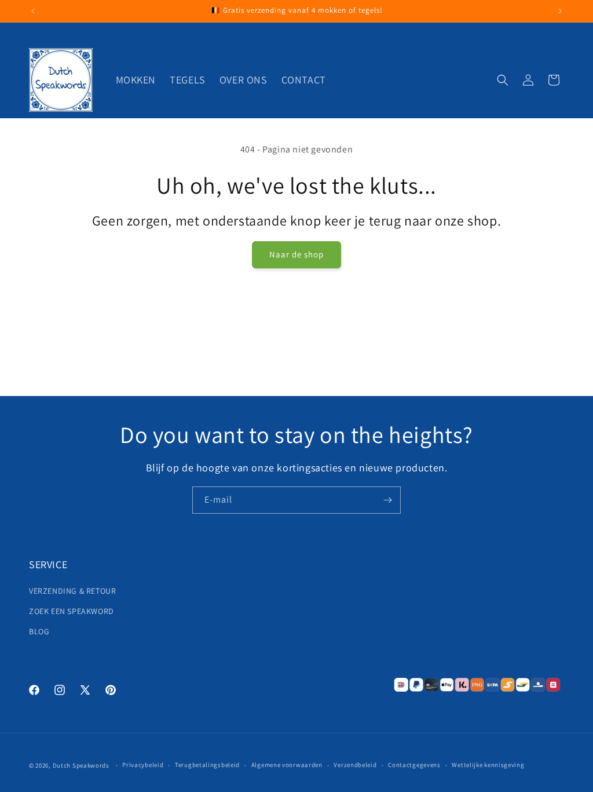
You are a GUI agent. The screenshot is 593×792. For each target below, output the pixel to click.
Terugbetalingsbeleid (207, 765)
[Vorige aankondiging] (33, 11)
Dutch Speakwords (81, 765)
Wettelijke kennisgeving (488, 765)
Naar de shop (296, 254)
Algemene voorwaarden (287, 765)
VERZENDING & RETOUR (72, 591)
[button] (502, 80)
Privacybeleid (142, 765)
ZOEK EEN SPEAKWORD (71, 611)
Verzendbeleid (355, 765)
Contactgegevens (414, 765)
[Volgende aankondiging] (560, 11)
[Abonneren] (387, 500)
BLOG (39, 631)
